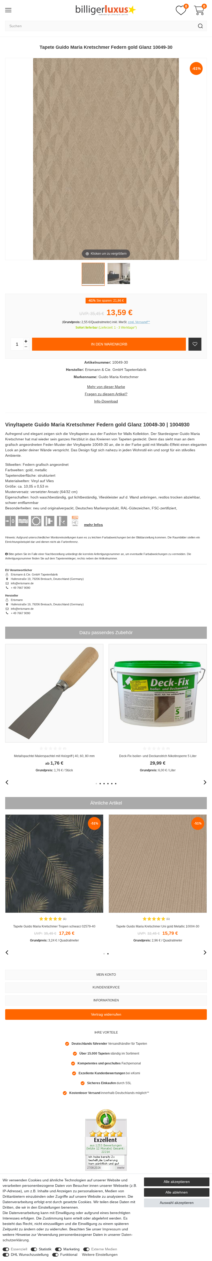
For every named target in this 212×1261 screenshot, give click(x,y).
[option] (54, 708)
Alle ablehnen (176, 1192)
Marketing (71, 1249)
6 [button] (115, 783)
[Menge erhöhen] (25, 341)
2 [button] (100, 783)
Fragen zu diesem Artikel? (106, 394)
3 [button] (104, 783)
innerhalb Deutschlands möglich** (109, 1093)
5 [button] (111, 783)
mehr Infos (93, 525)
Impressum (111, 1229)
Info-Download (106, 401)
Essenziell (19, 1249)
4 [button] (108, 783)
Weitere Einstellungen (100, 1254)
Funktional (68, 1254)
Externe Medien (104, 1249)
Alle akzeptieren (177, 1182)
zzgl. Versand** (139, 322)
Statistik (45, 1249)
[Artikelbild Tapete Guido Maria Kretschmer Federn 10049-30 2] (119, 275)
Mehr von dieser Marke (106, 387)
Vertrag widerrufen (106, 1014)
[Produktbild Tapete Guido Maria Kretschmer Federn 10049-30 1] (93, 275)
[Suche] (200, 26)
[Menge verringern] (25, 347)
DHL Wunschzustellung (30, 1254)
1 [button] (96, 783)
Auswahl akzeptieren (177, 1203)
